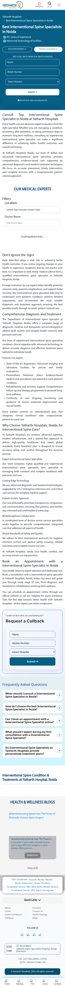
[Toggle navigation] (59, 5)
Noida (49, 880)
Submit (31, 92)
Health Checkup (39, 915)
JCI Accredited (23, 946)
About (8, 908)
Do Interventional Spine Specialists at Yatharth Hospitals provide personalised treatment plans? (29, 750)
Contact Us (37, 911)
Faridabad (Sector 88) (18, 887)
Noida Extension (23, 883)
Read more (32, 855)
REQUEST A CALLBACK (47, 49)
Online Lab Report (13, 915)
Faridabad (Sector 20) (22, 890)
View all (31, 868)
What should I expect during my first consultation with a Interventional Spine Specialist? (28, 735)
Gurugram (48, 890)
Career (8, 911)
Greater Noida (36, 880)
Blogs (35, 918)
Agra (38, 890)
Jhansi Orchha (41, 883)
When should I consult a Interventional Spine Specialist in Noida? (30, 695)
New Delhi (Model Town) (44, 887)
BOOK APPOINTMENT (16, 49)
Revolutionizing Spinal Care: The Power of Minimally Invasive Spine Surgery (32, 839)
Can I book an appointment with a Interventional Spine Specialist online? (29, 720)
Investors (36, 908)
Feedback (9, 918)
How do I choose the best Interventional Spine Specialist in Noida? (30, 708)
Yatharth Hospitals (11, 17)
